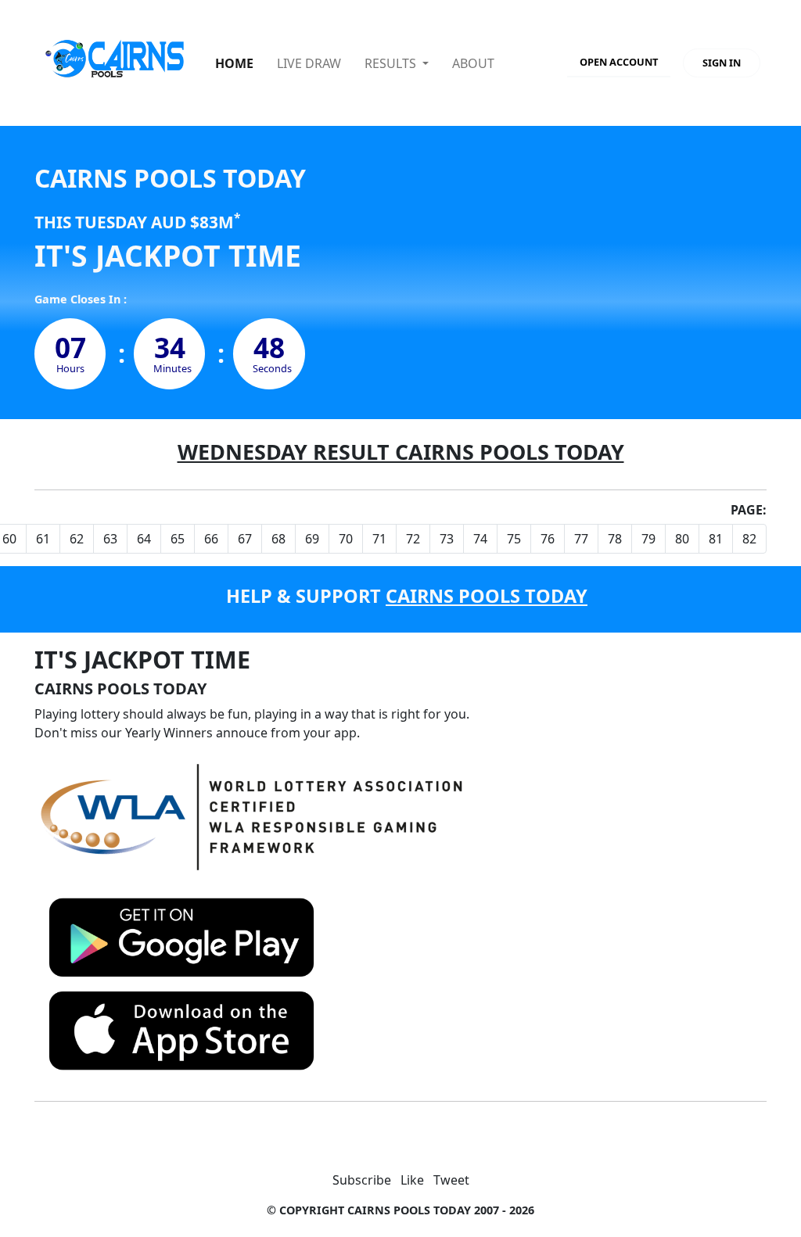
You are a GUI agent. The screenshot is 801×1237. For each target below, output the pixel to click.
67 (245, 538)
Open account (619, 62)
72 (413, 538)
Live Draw (309, 63)
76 (548, 538)
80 (682, 538)
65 (178, 538)
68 (278, 538)
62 (77, 538)
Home (234, 63)
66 (211, 538)
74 (480, 538)
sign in (721, 63)
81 (716, 538)
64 (144, 538)
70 (346, 538)
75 (514, 538)
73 (447, 538)
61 (43, 538)
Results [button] (392, 63)
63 (110, 538)
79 (648, 538)
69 (312, 538)
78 (615, 538)
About (473, 63)
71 (379, 538)
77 (581, 538)
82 (749, 538)
